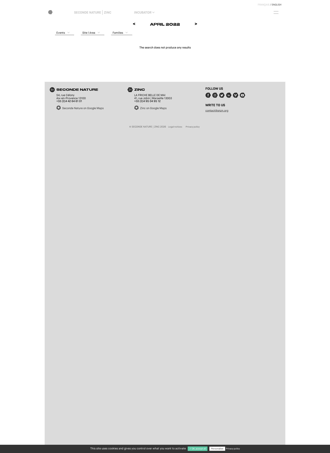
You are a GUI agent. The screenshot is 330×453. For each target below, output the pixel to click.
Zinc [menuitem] (107, 12)
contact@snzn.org (216, 110)
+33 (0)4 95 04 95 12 (147, 101)
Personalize (217, 448)
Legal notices (175, 126)
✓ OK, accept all (197, 448)
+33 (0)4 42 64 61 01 (69, 101)
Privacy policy (193, 126)
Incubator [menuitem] (142, 12)
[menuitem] (60, 12)
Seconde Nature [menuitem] (87, 12)
